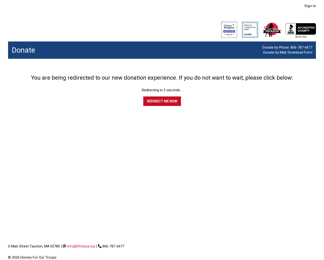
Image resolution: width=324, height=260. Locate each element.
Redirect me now (162, 101)
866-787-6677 (301, 47)
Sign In (310, 6)
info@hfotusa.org (81, 246)
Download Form (300, 52)
